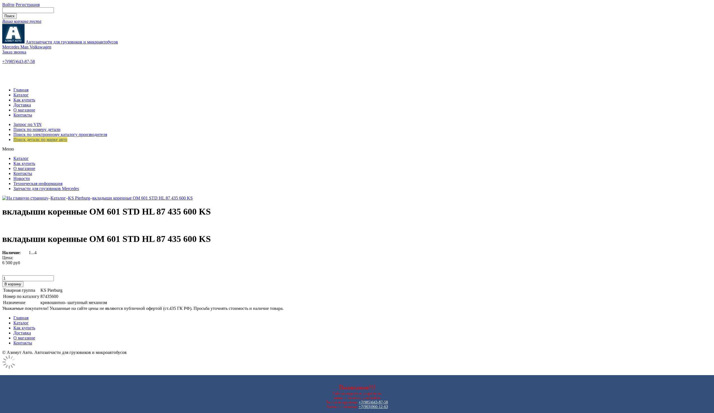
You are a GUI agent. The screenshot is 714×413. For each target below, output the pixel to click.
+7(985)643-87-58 (18, 61)
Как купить (24, 100)
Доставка (22, 105)
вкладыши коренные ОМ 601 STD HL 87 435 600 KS (142, 198)
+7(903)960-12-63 (373, 407)
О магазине (24, 110)
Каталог (21, 95)
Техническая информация (37, 183)
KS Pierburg (79, 198)
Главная (20, 90)
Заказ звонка (14, 52)
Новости (21, 178)
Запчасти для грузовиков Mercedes (46, 188)
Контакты (22, 115)
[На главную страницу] (25, 198)
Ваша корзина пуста (21, 21)
